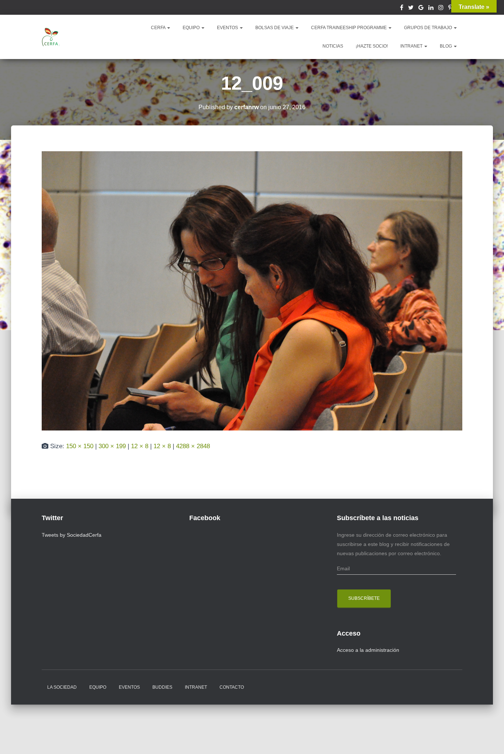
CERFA (158, 27)
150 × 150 (79, 446)
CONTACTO (232, 687)
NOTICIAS (332, 46)
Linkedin (431, 8)
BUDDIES (162, 687)
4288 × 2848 (193, 446)
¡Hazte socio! (372, 46)
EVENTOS (228, 27)
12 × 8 (139, 446)
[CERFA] (51, 37)
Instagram (440, 8)
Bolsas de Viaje (275, 27)
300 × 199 (112, 446)
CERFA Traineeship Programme (349, 27)
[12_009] (252, 290)
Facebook (401, 8)
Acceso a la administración (368, 650)
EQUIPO (192, 27)
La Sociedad (62, 687)
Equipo (97, 687)
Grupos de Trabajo (428, 27)
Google (421, 8)
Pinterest (450, 8)
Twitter (411, 8)
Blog (446, 46)
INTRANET (412, 46)
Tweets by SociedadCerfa (71, 535)
